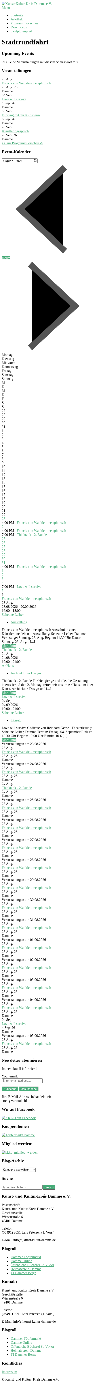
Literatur (17, 720)
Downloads (19, 27)
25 (3, 538)
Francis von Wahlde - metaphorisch (26, 83)
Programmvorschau (24, 23)
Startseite (17, 15)
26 (3, 542)
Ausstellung (19, 622)
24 (3, 527)
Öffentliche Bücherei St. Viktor (32, 1265)
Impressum (9, 1372)
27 (3, 546)
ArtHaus (8, 666)
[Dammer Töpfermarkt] (18, 1135)
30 (3, 558)
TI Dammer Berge (23, 1273)
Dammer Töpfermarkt (26, 1257)
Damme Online (21, 1261)
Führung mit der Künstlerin (21, 115)
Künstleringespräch (15, 131)
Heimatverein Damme (26, 1269)
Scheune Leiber (13, 614)
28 (3, 550)
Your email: (10, 1076)
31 (3, 562)
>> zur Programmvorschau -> (22, 143)
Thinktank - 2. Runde (32, 535)
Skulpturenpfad (21, 31)
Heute (6, 258)
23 (3, 519)
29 (3, 554)
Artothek (17, 19)
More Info (9, 646)
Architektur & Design (26, 673)
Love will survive (14, 99)
